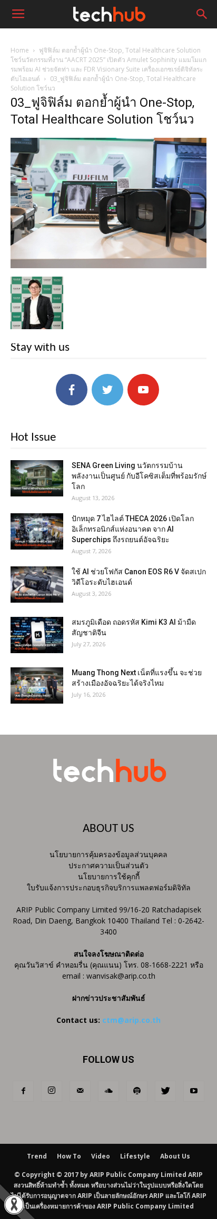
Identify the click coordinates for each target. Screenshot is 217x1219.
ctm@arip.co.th (131, 1020)
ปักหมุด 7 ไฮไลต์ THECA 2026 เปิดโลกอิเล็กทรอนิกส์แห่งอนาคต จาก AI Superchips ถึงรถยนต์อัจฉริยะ (133, 529)
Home (20, 50)
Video (100, 1156)
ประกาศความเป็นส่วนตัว (108, 865)
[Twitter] (165, 1091)
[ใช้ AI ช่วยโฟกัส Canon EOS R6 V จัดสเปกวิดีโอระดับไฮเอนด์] (37, 584)
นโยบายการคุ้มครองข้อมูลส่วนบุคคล (108, 854)
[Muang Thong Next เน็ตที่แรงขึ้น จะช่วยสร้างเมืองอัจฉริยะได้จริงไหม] (37, 685)
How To (69, 1156)
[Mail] (80, 1091)
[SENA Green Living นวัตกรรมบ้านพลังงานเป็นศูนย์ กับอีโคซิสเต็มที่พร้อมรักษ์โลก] (37, 478)
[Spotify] (136, 1091)
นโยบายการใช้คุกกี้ (109, 876)
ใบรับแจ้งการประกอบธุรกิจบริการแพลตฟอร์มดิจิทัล (109, 887)
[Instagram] (51, 1091)
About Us (175, 1156)
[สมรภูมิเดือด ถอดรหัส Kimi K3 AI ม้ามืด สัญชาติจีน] (37, 635)
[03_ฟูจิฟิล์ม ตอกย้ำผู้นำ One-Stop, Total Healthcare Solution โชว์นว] (108, 265)
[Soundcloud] (108, 1091)
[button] (202, 14)
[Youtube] (193, 1091)
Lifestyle (135, 1156)
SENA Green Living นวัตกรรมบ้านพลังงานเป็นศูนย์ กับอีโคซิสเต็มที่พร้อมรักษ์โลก (139, 476)
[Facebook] (23, 1091)
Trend (37, 1156)
